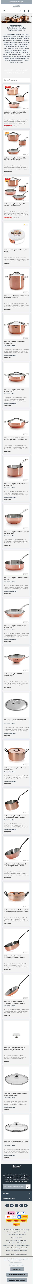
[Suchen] (20, 11)
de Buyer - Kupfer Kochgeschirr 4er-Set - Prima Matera (15, 204)
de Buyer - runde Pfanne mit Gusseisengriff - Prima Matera (14, 1002)
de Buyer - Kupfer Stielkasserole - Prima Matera (15, 484)
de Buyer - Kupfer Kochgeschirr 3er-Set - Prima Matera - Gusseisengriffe (15, 113)
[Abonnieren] (28, 1187)
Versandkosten (7, 1232)
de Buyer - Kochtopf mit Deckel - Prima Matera (15, 768)
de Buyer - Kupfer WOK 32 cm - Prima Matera (14, 674)
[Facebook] (7, 1205)
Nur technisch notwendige (17, 1274)
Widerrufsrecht (21, 1243)
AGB (20, 1238)
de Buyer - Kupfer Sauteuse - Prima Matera (16, 578)
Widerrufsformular (8, 1245)
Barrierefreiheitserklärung (22, 1245)
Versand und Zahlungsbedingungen (16, 1240)
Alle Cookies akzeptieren (17, 1280)
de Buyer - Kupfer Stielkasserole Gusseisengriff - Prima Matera (15, 816)
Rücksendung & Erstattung (19, 1250)
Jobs (12, 1248)
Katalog (17, 1248)
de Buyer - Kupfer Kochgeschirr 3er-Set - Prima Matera (15, 159)
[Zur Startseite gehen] (16, 6)
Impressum (14, 1238)
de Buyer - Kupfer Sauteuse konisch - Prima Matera (16, 532)
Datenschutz (11, 1243)
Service (6, 1193)
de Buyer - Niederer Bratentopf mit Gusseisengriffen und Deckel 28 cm (16, 910)
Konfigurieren (17, 1269)
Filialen (8, 1250)
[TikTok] (26, 1205)
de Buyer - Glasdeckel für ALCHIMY (16, 1141)
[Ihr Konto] (24, 11)
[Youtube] (12, 1205)
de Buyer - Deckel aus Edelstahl (15, 720)
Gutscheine (24, 1248)
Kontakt (7, 1248)
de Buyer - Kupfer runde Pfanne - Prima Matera (15, 626)
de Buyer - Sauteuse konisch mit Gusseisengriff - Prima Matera (15, 865)
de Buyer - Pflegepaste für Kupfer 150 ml (15, 250)
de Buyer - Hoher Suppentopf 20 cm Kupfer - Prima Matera (16, 296)
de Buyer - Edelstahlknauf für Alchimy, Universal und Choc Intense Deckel (14, 1049)
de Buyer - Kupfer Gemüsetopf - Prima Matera (15, 342)
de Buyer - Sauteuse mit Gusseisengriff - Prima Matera (14, 956)
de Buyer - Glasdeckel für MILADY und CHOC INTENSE (15, 1094)
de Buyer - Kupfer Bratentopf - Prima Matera (14, 390)
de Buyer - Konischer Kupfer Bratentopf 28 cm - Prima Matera (15, 438)
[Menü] (4, 11)
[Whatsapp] (21, 1205)
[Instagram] (16, 1205)
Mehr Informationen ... (16, 1262)
